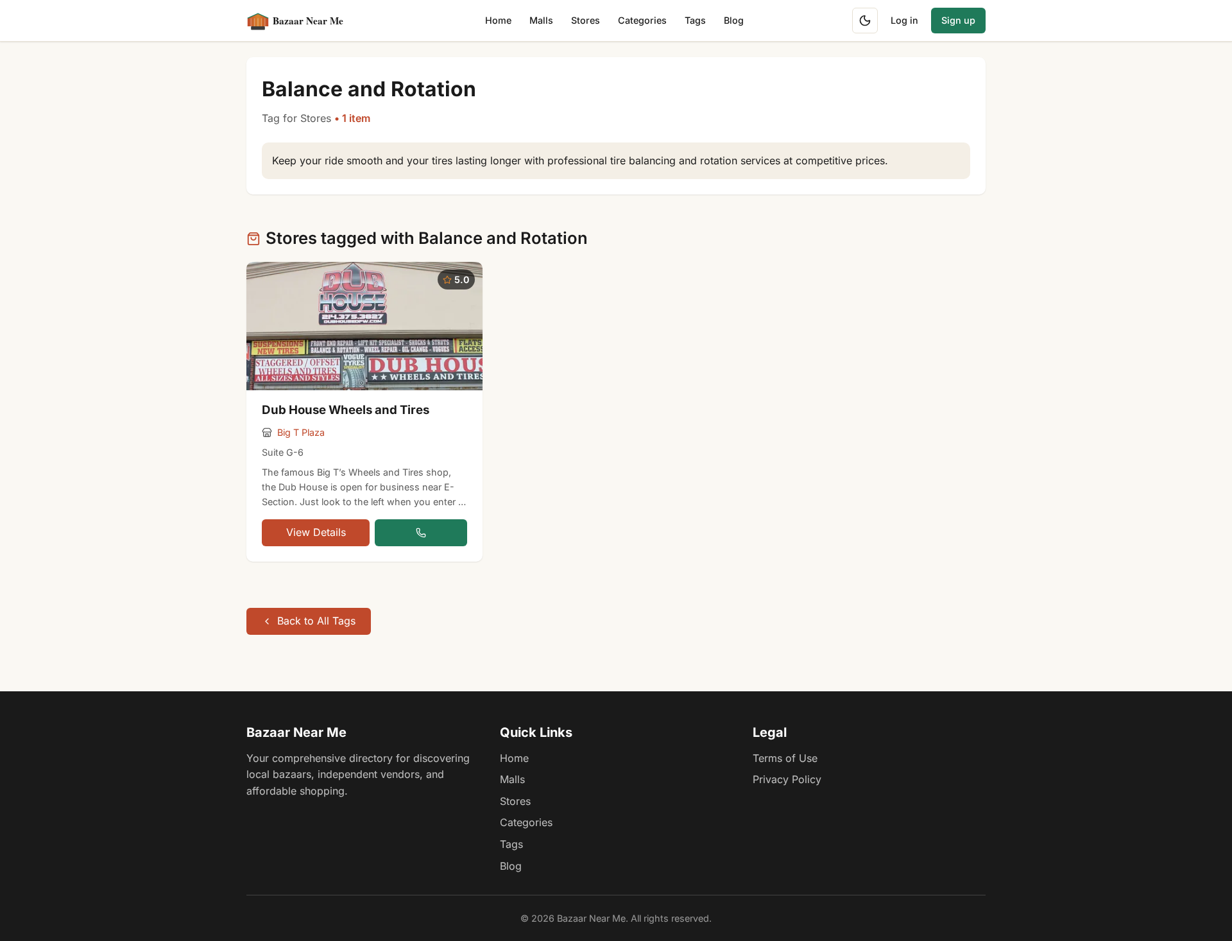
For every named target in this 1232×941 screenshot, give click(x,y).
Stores (585, 20)
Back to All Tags (316, 620)
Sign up (958, 20)
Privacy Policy (787, 779)
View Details (316, 532)
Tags (695, 20)
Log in (904, 20)
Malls (541, 20)
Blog (734, 20)
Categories (642, 20)
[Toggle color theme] (865, 20)
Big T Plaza (301, 432)
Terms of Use (785, 758)
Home (498, 20)
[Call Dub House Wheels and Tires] (421, 532)
